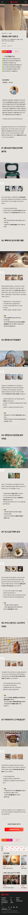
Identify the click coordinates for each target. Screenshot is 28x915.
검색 (26, 2)
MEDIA (12, 902)
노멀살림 (12, 847)
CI (1, 904)
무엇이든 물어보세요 (19, 901)
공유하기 (18, 840)
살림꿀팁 (24, 849)
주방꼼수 (6, 847)
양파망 (11, 849)
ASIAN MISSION (4, 902)
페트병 (6, 849)
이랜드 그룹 (5, 895)
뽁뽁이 (21, 847)
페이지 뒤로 (26, 850)
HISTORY (3, 899)
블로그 (11, 907)
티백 (15, 849)
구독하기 (9, 909)
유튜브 (14, 907)
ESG (11, 901)
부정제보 (17, 899)
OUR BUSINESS (4, 901)
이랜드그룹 (14, 2)
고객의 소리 (18, 897)
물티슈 (17, 847)
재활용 (19, 849)
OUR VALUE (3, 897)
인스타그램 (9, 907)
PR (11, 897)
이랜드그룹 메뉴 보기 (2, 2)
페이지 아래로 (26, 848)
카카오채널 (16, 907)
